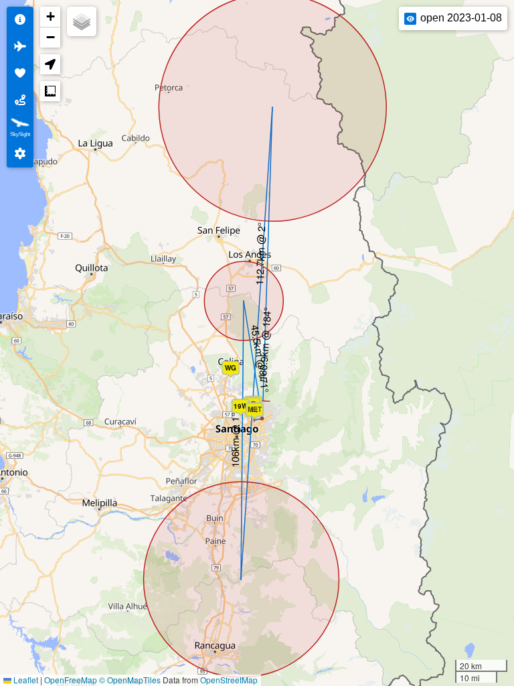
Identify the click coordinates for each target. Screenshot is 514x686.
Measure (50, 91)
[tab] (20, 20)
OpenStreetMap (229, 679)
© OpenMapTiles (130, 679)
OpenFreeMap (70, 679)
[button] (233, 372)
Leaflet (24, 679)
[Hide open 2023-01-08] (410, 19)
